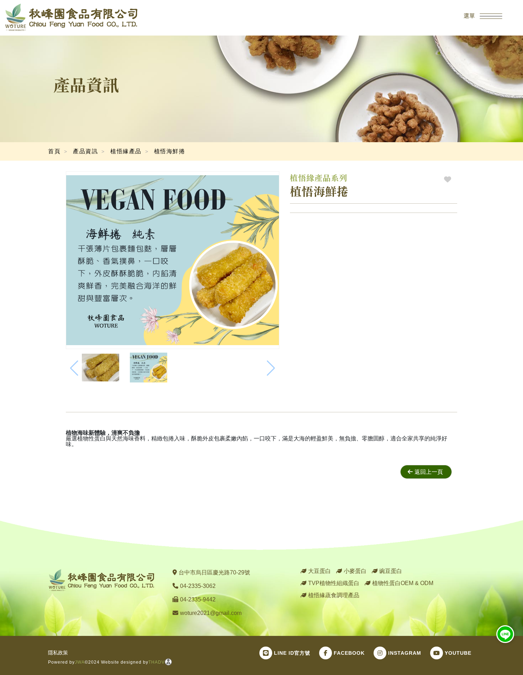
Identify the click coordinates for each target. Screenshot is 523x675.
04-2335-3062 (198, 586)
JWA (80, 662)
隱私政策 (58, 652)
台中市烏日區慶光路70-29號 (214, 572)
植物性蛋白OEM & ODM (402, 583)
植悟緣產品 (126, 151)
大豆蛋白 (319, 571)
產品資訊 (85, 151)
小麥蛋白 (355, 571)
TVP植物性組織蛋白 (333, 583)
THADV (156, 662)
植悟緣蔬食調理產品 (333, 595)
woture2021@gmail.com (211, 613)
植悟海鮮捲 (169, 151)
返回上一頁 (428, 472)
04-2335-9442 (198, 599)
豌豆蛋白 (390, 571)
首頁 (54, 151)
